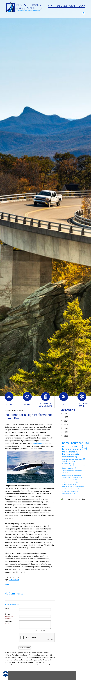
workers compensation (68, 484)
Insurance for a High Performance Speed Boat (28, 416)
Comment (8, 621)
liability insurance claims (69, 491)
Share (7, 584)
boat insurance (14, 580)
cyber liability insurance (68, 473)
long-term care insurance (69, 482)
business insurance (72, 449)
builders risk (66, 464)
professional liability (67, 493)
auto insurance (71, 446)
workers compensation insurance (71, 471)
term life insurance (67, 487)
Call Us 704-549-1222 (66, 6)
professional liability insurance (70, 475)
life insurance (68, 451)
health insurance (68, 461)
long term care (66, 477)
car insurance (76, 477)
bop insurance (69, 454)
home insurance (72, 443)
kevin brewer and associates (69, 489)
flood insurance (68, 468)
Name (7, 608)
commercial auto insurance (72, 466)
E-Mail (7, 614)
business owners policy (68, 480)
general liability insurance (72, 459)
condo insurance (79, 487)
